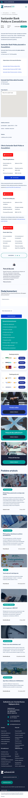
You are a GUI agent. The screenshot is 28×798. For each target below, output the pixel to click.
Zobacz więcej (14, 412)
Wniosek (22, 358)
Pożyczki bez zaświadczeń (10, 348)
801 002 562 (11, 1)
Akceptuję (2, 796)
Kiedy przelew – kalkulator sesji (11, 342)
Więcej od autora (7, 281)
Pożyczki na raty (7, 334)
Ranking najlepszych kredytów (10, 777)
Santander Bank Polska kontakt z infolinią (12, 72)
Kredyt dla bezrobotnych (9, 337)
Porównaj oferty (7, 782)
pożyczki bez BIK (9, 187)
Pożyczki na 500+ (7, 340)
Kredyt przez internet (8, 332)
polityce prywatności (19, 794)
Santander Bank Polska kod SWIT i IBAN (12, 69)
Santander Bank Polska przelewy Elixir (11, 66)
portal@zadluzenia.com (15, 724)
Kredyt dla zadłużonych (9, 324)
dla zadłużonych (17, 187)
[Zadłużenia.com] (7, 6)
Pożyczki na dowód (8, 329)
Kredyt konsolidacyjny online (10, 327)
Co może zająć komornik (9, 345)
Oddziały (23, 26)
